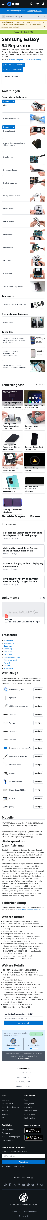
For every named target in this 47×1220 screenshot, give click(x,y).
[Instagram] (19, 1184)
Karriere (5, 1111)
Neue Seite (41, 385)
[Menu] (3, 4)
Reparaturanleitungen (14, 96)
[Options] (3, 16)
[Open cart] (37, 4)
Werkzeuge (10, 673)
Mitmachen (28, 1107)
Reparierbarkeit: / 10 (23, 32)
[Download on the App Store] (32, 1130)
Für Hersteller (29, 1118)
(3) (8, 649)
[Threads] (37, 1184)
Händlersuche (29, 1114)
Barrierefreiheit (8, 1129)
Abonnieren (23, 1162)
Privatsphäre (7, 1133)
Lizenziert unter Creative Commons (23, 1211)
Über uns (5, 1100)
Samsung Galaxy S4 (14, 16)
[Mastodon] (28, 1184)
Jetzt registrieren (34, 10)
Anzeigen (38, 689)
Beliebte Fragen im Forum (21, 516)
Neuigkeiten (29, 1103)
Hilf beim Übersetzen (22, 1177)
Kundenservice (7, 1103)
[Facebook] (10, 1184)
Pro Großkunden (30, 1111)
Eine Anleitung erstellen (14, 65)
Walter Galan (14, 60)
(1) (9, 640)
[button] (31, 4)
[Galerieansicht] (44, 598)
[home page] (14, 4)
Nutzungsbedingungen (11, 1136)
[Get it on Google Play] (33, 1138)
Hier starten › (23, 1058)
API (3, 1118)
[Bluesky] (32, 1185)
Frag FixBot (22, 1023)
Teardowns (8, 296)
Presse (26, 1100)
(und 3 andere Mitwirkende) (30, 60)
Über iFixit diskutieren (10, 1107)
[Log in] (43, 4)
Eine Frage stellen (10, 523)
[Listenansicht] (40, 598)
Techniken (7, 331)
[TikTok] (5, 1184)
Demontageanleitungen (15, 313)
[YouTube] (23, 1184)
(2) (8, 666)
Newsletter (6, 1114)
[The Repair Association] (41, 1184)
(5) (10, 660)
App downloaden (32, 1125)
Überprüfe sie (14, 27)
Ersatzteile (9, 635)
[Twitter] (14, 1184)
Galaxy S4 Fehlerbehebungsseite (28, 910)
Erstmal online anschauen (14, 1166)
